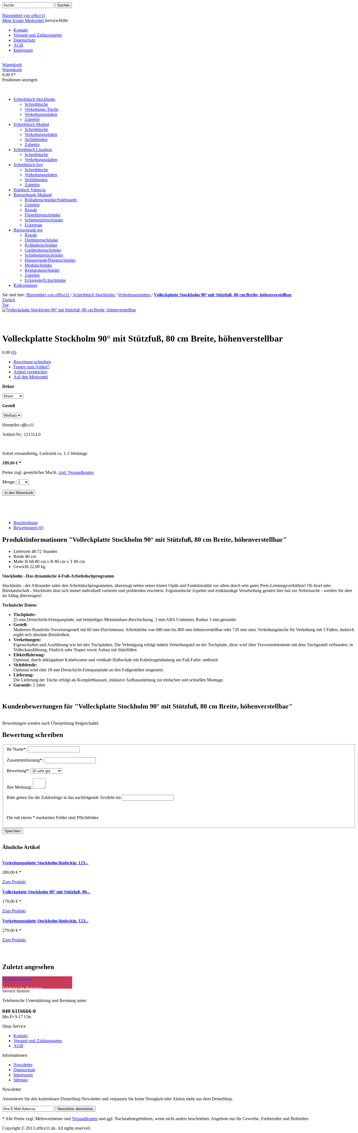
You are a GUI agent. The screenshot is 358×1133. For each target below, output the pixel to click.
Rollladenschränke (41, 245)
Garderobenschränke (43, 250)
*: (17, 749)
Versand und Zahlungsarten (37, 35)
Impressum (23, 50)
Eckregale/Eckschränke (45, 280)
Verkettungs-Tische (41, 109)
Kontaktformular (17, 978)
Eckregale (33, 225)
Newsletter (22, 1064)
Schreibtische (36, 104)
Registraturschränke (42, 270)
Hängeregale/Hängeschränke (50, 260)
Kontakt (20, 30)
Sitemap (20, 1079)
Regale (31, 209)
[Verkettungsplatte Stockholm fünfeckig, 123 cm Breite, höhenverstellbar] (2, 857)
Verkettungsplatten (41, 114)
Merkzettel (35, 20)
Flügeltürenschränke (42, 215)
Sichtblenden (36, 139)
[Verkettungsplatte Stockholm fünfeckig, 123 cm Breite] (2, 915)
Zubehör (32, 119)
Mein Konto (13, 20)
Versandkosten (85, 1118)
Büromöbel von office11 (23, 15)
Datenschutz (24, 40)
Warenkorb (12, 64)
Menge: (9, 482)
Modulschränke (38, 265)
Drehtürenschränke (41, 240)
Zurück (8, 299)
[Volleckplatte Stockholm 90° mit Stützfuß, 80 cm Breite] (2, 886)
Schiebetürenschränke (44, 220)
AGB (18, 45)
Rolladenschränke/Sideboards (51, 199)
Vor (5, 304)
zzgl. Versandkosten (76, 472)
